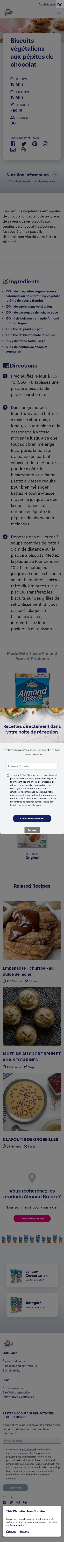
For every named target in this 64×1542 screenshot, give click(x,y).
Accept (24, 1531)
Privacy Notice (17, 1525)
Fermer (32, 830)
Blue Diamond (29, 775)
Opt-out (11, 1531)
